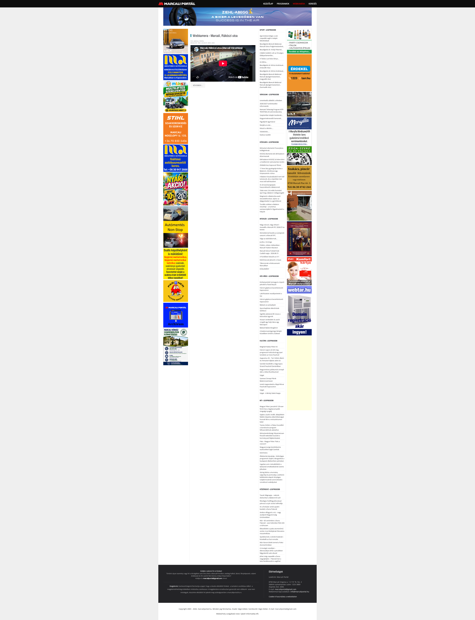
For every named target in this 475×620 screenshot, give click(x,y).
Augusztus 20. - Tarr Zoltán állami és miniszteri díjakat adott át (272, 359)
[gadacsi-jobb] (299, 104)
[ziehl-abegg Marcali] (237, 16)
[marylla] (299, 131)
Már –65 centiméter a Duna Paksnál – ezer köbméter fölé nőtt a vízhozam (272, 522)
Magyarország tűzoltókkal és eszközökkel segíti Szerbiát (270, 448)
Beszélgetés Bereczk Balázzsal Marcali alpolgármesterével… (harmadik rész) (270, 84)
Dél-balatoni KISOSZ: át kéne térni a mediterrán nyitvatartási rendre (272, 160)
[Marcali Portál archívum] (175, 315)
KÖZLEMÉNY (264, 269)
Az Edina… (263, 62)
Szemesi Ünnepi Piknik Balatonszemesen (268, 379)
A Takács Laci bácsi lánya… (269, 59)
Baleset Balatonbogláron (269, 328)
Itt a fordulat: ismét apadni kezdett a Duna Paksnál (269, 508)
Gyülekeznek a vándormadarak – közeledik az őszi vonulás (272, 538)
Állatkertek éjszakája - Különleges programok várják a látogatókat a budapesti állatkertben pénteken (272, 458)
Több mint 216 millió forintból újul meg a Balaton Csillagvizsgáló (272, 191)
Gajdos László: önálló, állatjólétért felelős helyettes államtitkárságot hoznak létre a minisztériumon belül (272, 418)
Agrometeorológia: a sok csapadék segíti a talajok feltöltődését (269, 38)
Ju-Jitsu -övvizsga (266, 242)
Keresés (313, 3)
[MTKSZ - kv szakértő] (175, 96)
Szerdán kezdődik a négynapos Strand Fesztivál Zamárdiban (271, 365)
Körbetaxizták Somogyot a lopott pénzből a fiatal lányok (272, 283)
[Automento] (175, 226)
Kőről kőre (263, 453)
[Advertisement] (299, 373)
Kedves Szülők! (265, 135)
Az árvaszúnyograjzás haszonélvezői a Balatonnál (270, 186)
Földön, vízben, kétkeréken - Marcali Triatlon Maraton (270, 246)
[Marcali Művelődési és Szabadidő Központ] (299, 205)
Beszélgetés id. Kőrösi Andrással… (272, 71)
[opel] (175, 263)
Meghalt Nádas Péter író (269, 347)
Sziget (262, 375)
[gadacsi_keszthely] (175, 41)
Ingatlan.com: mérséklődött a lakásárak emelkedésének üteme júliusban (272, 466)
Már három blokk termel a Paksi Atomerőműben (271, 543)
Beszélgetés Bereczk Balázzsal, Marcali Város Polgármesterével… (272, 45)
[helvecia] (299, 177)
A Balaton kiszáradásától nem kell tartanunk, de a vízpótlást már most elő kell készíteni (272, 179)
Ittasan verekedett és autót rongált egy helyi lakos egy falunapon (270, 322)
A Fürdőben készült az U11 (269, 257)
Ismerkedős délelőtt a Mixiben (271, 100)
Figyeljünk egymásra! (267, 122)
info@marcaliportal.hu (299, 591)
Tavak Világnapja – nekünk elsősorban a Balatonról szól (270, 496)
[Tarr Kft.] (299, 72)
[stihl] (175, 128)
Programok (283, 3)
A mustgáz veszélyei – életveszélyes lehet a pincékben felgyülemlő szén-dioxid (271, 550)
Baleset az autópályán (268, 305)
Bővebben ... (198, 85)
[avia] (299, 271)
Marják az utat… (266, 125)
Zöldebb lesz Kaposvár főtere (270, 165)
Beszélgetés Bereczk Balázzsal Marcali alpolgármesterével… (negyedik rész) (270, 76)
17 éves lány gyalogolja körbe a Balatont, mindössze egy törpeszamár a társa (271, 170)
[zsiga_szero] (299, 155)
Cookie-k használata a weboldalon (283, 596)
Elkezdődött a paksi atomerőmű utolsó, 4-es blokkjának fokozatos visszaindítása (272, 531)
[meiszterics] (175, 67)
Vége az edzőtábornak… (268, 238)
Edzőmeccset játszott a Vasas (270, 260)
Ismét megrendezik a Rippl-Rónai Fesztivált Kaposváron (272, 385)
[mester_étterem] (299, 41)
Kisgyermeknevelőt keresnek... (271, 118)
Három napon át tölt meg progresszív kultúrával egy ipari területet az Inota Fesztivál (271, 352)
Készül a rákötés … (266, 128)
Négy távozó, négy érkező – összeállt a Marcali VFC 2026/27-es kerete (272, 227)
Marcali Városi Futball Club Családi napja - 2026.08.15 (269, 252)
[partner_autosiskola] (175, 291)
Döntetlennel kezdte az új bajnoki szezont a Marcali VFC (272, 234)
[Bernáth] (299, 238)
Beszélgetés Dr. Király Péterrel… (271, 49)
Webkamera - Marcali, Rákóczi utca (215, 35)
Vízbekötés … (264, 131)
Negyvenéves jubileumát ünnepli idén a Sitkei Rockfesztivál (272, 370)
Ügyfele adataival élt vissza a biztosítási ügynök (270, 315)
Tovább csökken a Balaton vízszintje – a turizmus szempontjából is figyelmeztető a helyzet (272, 208)
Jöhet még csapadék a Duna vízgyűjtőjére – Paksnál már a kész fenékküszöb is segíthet (270, 558)
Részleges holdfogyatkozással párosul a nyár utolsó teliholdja (271, 502)
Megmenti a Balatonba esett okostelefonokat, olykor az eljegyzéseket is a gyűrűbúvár (270, 198)
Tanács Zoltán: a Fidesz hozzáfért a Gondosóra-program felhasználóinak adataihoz (272, 427)
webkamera (299, 3)
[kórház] (175, 346)
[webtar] (299, 310)
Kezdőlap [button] (268, 3)
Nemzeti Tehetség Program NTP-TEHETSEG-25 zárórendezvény (272, 110)
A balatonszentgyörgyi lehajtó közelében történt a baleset (271, 332)
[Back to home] (177, 3)
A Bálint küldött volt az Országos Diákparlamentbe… (272, 54)
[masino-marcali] (175, 188)
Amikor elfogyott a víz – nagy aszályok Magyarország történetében (270, 514)
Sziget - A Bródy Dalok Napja (270, 393)
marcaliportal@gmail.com (212, 578)
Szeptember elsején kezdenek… (271, 115)
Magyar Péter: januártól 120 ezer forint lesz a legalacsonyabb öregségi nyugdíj (272, 408)
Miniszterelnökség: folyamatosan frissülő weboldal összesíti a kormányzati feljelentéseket (272, 435)
